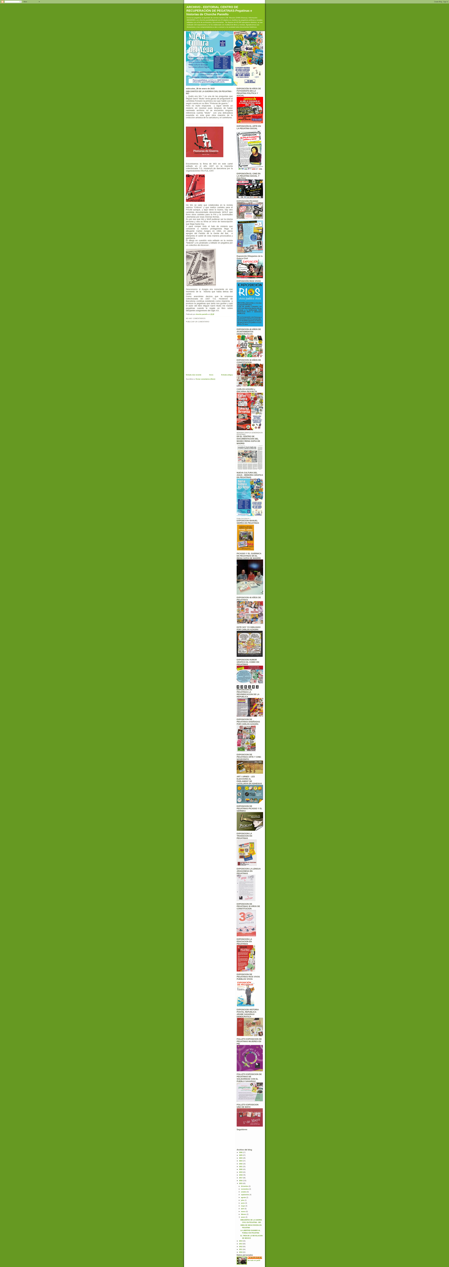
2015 (241, 1183)
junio (243, 1203)
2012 (241, 1246)
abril (243, 1209)
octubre (244, 1192)
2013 (241, 1244)
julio (243, 1200)
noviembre (245, 1189)
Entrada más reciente (193, 375)
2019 (241, 1172)
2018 (241, 1175)
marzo (243, 1211)
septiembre (245, 1195)
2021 (241, 1166)
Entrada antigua (227, 375)
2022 (241, 1164)
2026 (241, 1152)
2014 (241, 1241)
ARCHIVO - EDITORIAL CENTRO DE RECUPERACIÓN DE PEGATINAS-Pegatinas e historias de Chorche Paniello (219, 10)
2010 (241, 1252)
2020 (241, 1169)
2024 (241, 1158)
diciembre (245, 1186)
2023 (241, 1161)
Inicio (211, 375)
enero (243, 1217)
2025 (241, 1155)
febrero (244, 1214)
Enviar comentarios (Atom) (205, 379)
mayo (243, 1206)
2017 (241, 1178)
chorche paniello (256, 1257)
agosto (243, 1197)
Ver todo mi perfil (254, 1260)
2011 (241, 1249)
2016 (241, 1180)
